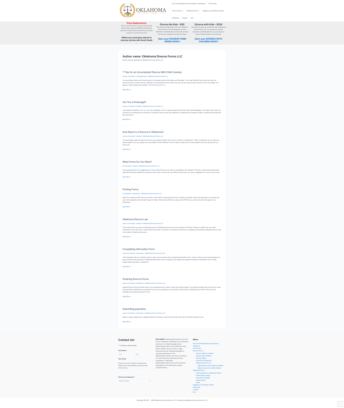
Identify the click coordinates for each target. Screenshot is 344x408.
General (139, 106)
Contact (184, 18)
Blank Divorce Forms (203, 363)
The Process (212, 3)
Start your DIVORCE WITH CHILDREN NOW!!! (208, 40)
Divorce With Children (203, 356)
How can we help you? (126, 377)
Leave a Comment (129, 76)
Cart (191, 18)
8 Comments (127, 166)
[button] (183, 10)
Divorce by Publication (204, 360)
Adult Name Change (203, 375)
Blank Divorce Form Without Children (210, 365)
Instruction (136, 193)
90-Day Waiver (201, 358)
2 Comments (127, 193)
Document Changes (203, 378)
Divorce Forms (177, 11)
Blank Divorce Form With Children (209, 368)
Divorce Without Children (205, 353)
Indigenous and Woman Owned (213, 11)
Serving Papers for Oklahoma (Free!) (208, 373)
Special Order (201, 380)
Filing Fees (175, 18)
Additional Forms (192, 11)
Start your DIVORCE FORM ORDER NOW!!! (172, 40)
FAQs (198, 382)
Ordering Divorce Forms (136, 279)
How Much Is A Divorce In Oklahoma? (143, 132)
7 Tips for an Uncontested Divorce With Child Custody (152, 72)
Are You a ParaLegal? (134, 102)
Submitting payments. (134, 309)
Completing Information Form (139, 249)
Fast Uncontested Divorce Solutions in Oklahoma (188, 3)
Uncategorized (141, 76)
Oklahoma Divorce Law (135, 219)
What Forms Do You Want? (137, 161)
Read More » (127, 90)
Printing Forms (130, 189)
